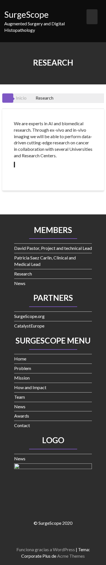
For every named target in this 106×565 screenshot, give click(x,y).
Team (19, 397)
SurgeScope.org (29, 316)
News (19, 283)
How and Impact (30, 387)
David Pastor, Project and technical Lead (53, 248)
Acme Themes (71, 556)
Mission (22, 377)
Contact (22, 425)
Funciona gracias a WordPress (45, 549)
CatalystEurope (29, 325)
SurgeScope (26, 14)
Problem (22, 368)
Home (20, 358)
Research (23, 273)
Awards (21, 415)
